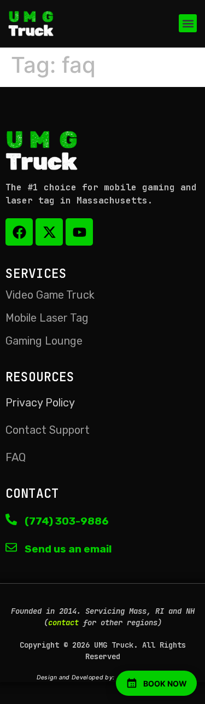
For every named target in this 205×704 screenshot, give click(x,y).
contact (63, 622)
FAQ (15, 457)
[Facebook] (19, 232)
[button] (188, 23)
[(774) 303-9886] (11, 519)
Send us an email (68, 549)
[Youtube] (79, 232)
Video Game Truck (50, 294)
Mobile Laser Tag (47, 317)
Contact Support (47, 430)
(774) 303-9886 (67, 521)
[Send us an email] (11, 547)
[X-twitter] (49, 232)
